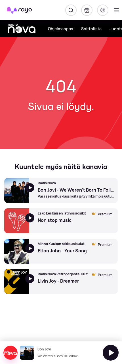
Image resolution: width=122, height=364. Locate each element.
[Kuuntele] (111, 353)
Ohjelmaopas (60, 28)
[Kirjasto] (86, 10)
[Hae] (71, 10)
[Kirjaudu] (102, 10)
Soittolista (91, 28)
